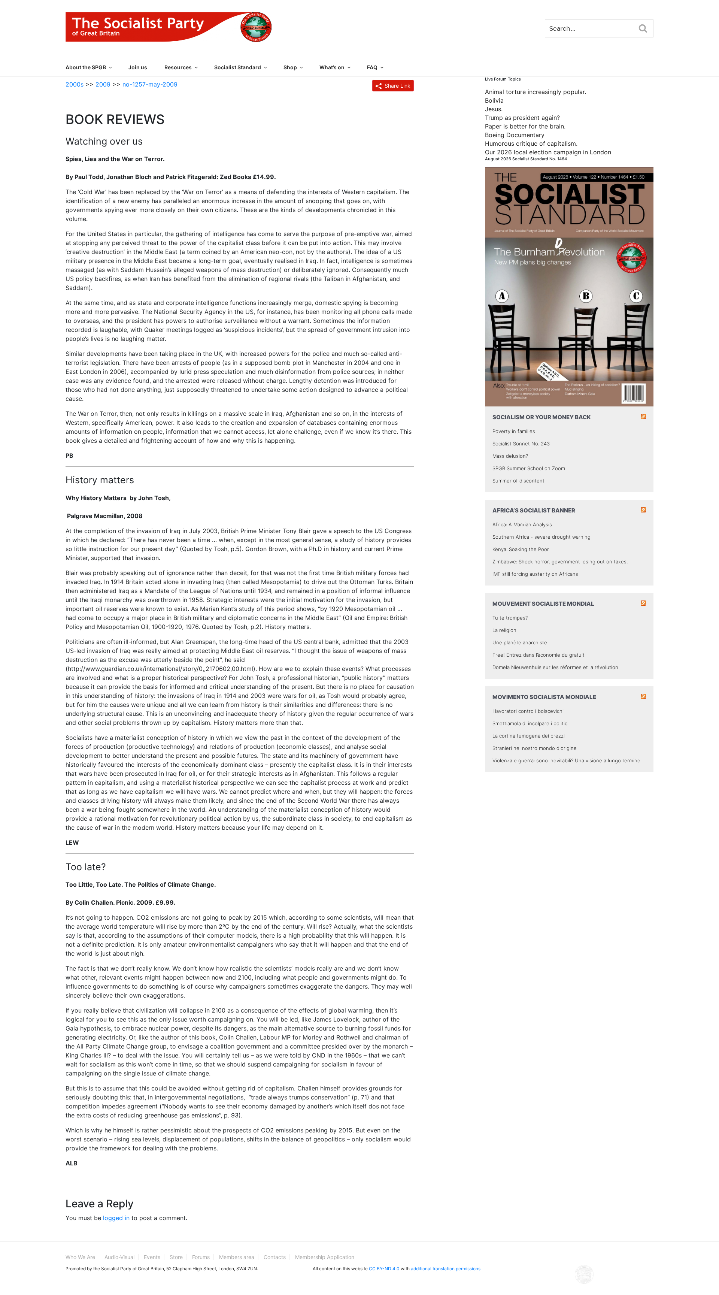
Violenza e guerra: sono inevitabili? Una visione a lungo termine (566, 760)
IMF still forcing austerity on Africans (535, 574)
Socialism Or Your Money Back (541, 417)
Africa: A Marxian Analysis (522, 524)
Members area (236, 1257)
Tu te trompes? (510, 618)
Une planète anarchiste (519, 642)
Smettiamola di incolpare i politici (530, 723)
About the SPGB (86, 67)
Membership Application (324, 1257)
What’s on (332, 67)
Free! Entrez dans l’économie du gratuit (538, 655)
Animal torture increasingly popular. (535, 92)
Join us (137, 67)
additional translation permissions (445, 1268)
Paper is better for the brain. (525, 126)
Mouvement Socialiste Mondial (543, 603)
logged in (116, 1218)
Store (176, 1257)
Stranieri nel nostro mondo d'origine (534, 748)
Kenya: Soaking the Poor (520, 549)
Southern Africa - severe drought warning (541, 537)
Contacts (275, 1257)
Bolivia (494, 100)
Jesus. (494, 109)
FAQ (372, 67)
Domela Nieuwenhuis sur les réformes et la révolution (555, 667)
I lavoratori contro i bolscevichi (528, 711)
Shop (290, 67)
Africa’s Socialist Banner (533, 510)
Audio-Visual (119, 1257)
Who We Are (80, 1257)
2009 (102, 84)
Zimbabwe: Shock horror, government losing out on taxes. (560, 562)
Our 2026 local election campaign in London (548, 152)
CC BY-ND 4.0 (384, 1268)
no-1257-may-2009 (150, 84)
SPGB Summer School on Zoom (528, 468)
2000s (75, 84)
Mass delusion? (510, 456)
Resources (178, 67)
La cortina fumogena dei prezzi (528, 736)
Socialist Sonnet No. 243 (521, 444)
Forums (201, 1257)
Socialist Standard (237, 67)
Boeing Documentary (514, 135)
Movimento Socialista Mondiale (544, 697)
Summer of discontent (518, 481)
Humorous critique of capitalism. (531, 143)
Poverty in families (513, 431)
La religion (504, 630)
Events (152, 1257)
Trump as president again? (522, 117)
